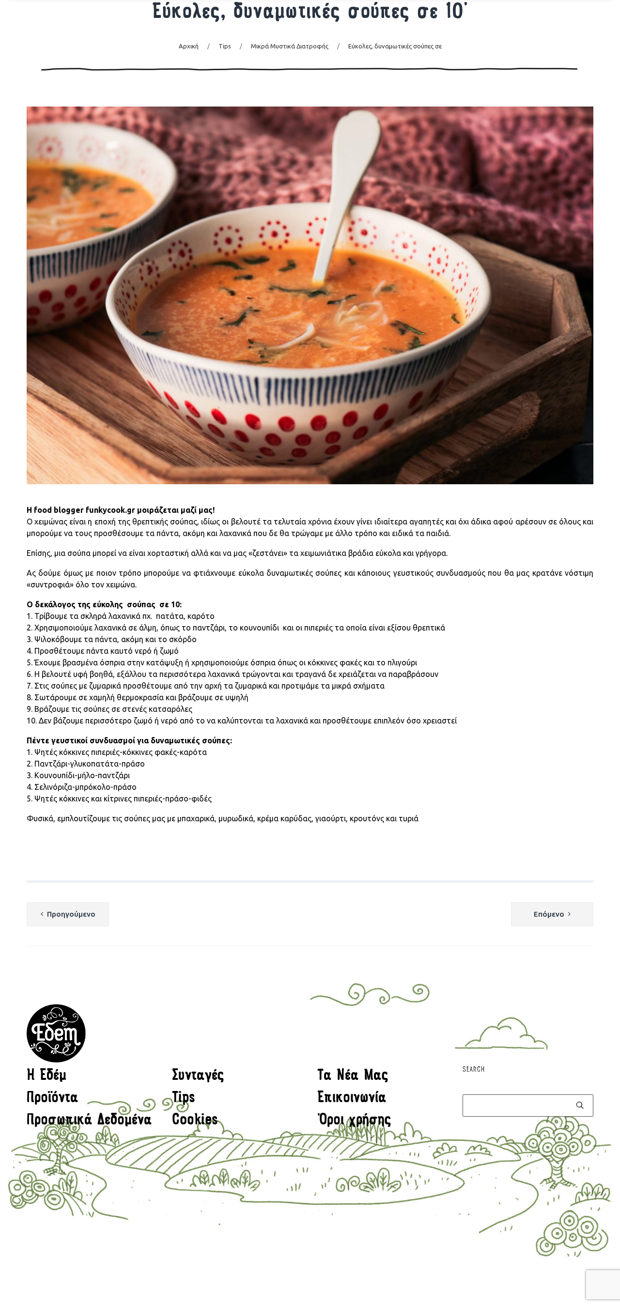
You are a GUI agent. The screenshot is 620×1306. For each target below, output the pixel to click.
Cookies (195, 1121)
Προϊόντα (52, 1098)
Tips (224, 46)
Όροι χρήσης (354, 1121)
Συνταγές (198, 1076)
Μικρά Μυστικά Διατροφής (289, 46)
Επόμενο (549, 914)
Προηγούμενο (71, 914)
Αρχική (189, 46)
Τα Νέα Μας (352, 1076)
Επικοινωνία (352, 1098)
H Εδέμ (46, 1076)
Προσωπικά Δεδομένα (89, 1121)
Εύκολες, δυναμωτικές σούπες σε (395, 46)
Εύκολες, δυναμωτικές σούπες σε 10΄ (310, 13)
